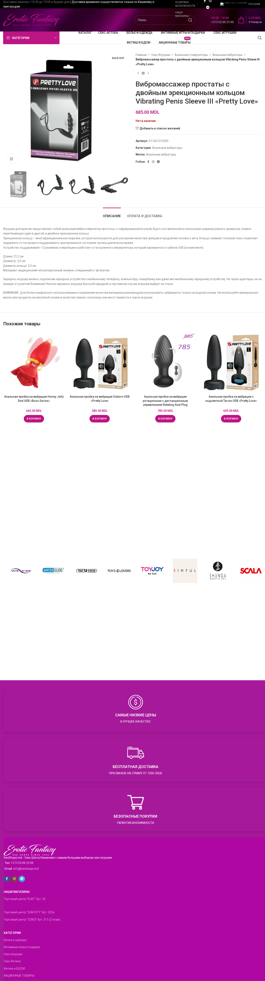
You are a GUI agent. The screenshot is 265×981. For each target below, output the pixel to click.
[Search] (260, 38)
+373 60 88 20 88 (22, 862)
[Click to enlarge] (11, 159)
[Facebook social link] (148, 162)
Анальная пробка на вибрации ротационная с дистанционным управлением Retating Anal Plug (165, 400)
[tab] (112, 214)
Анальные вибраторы (227, 54)
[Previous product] (138, 73)
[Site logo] (31, 19)
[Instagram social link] (153, 162)
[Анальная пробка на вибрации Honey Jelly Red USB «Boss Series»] (34, 362)
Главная (141, 54)
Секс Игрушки (160, 54)
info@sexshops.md (26, 868)
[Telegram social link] (208, 7)
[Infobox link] (218, 20)
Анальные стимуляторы (191, 54)
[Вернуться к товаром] (143, 73)
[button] (34, 418)
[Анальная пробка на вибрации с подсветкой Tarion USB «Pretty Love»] (231, 362)
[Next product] (148, 73)
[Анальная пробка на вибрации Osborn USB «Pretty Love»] (99, 362)
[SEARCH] (190, 20)
